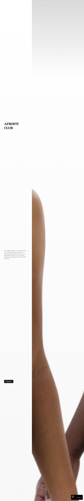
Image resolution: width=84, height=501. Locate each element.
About (41, 2)
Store (36, 2)
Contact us (47, 2)
